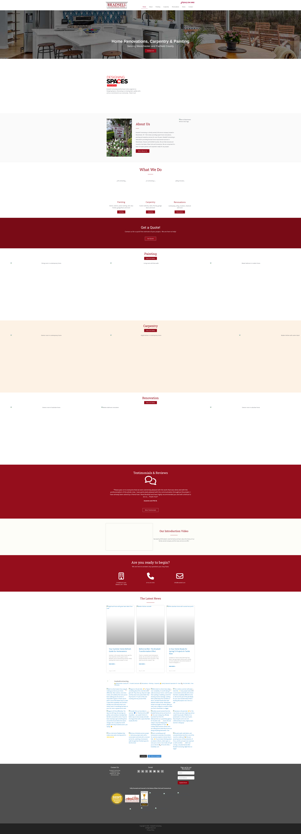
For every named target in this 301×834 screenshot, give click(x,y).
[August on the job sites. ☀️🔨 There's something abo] (139, 698)
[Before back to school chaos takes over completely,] (161, 698)
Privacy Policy (150, 830)
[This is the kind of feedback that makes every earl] (117, 743)
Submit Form (183, 783)
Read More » (112, 664)
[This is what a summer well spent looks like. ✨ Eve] (183, 698)
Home (144, 7)
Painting (158, 7)
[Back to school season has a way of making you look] (117, 698)
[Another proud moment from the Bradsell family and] (161, 720)
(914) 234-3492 (150, 582)
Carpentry (166, 7)
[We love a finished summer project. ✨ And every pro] (139, 743)
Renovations (175, 7)
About (150, 7)
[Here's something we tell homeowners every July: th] (161, 743)
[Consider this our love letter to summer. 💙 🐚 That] (139, 720)
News (183, 7)
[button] (108, 495)
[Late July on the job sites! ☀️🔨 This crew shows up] (183, 720)
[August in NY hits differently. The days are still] (117, 720)
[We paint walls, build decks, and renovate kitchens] (183, 743)
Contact (191, 7)
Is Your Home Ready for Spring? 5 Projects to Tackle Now (179, 651)
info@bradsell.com (179, 582)
